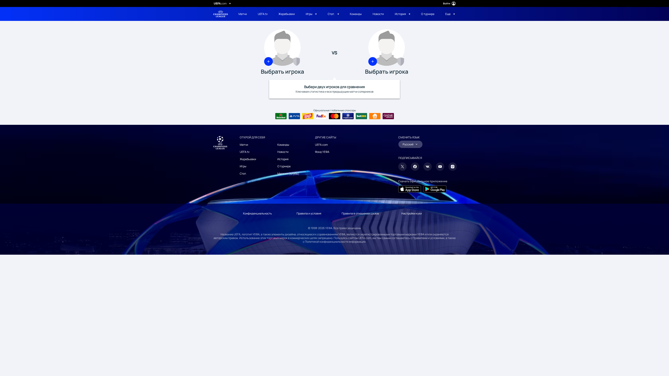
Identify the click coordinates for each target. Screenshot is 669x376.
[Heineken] (281, 116)
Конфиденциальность (257, 213)
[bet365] (361, 116)
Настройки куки (411, 213)
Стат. (243, 173)
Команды (283, 145)
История (283, 159)
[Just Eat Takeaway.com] (374, 116)
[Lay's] (307, 116)
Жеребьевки (248, 159)
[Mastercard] (334, 116)
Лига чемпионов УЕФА (220, 14)
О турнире (284, 166)
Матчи (244, 145)
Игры (243, 166)
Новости (283, 152)
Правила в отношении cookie (360, 213)
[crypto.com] (348, 116)
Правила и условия (309, 213)
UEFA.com (321, 145)
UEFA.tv (244, 152)
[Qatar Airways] (388, 116)
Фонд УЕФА (322, 152)
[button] (311, 14)
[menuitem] (243, 14)
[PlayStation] (294, 116)
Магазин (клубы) (288, 173)
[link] (242, 14)
